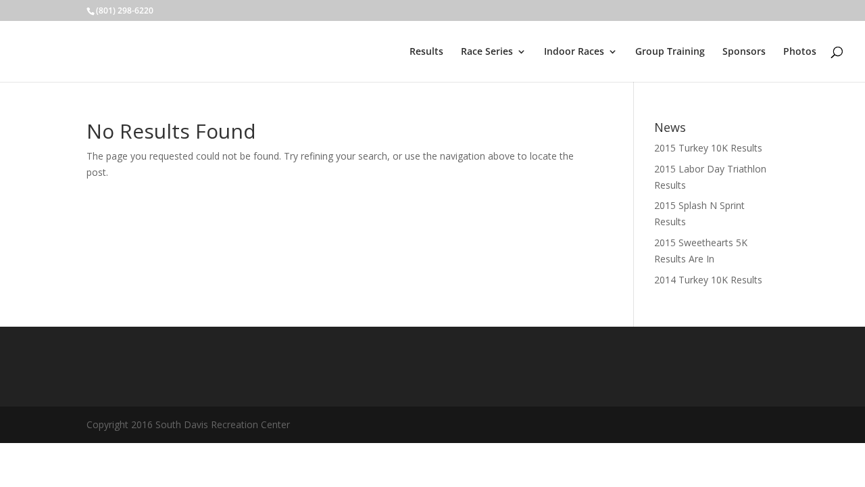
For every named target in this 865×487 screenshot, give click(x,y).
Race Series (487, 52)
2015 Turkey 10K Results (708, 147)
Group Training (670, 52)
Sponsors (744, 52)
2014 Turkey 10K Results (708, 279)
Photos (799, 52)
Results (426, 52)
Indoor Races (574, 52)
